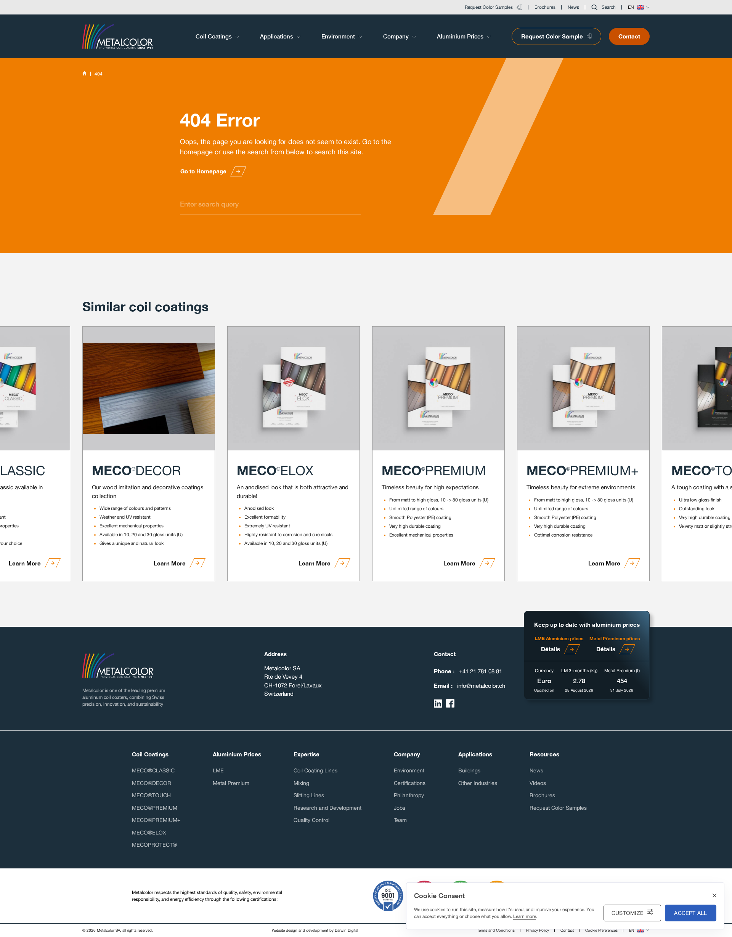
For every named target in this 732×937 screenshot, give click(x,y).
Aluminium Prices (461, 36)
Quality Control (311, 820)
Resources (544, 754)
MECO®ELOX (149, 833)
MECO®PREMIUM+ (156, 820)
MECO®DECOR (151, 783)
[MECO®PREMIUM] (438, 388)
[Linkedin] (438, 703)
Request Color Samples (558, 808)
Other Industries (477, 783)
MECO (136, 470)
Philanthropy (409, 795)
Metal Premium (231, 783)
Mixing (301, 783)
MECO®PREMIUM (154, 808)
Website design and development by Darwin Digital (315, 930)
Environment (338, 36)
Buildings (469, 770)
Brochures (542, 795)
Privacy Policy (537, 930)
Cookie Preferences (601, 930)
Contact (629, 36)
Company (396, 36)
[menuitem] (218, 36)
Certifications (409, 783)
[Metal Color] (117, 36)
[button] (603, 7)
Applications (277, 36)
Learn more (524, 916)
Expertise (306, 754)
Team (400, 820)
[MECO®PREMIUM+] (583, 388)
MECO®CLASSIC (153, 770)
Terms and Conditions (496, 930)
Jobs (399, 808)
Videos (538, 783)
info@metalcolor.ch (481, 685)
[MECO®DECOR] (149, 388)
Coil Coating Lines (315, 770)
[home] (84, 73)
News (536, 770)
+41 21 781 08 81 (480, 671)
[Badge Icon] (388, 896)
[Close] (714, 896)
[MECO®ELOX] (294, 388)
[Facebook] (450, 703)
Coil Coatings (214, 36)
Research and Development (327, 808)
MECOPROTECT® (154, 845)
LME (218, 770)
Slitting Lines (309, 795)
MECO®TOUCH (151, 795)
